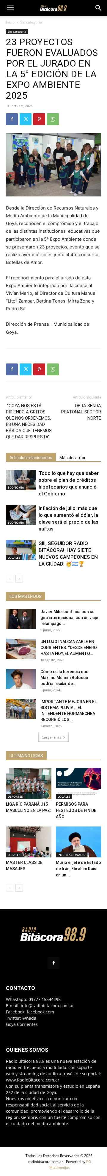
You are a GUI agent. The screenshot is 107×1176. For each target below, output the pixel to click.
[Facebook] (12, 119)
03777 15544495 (45, 999)
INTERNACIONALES (71, 855)
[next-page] (19, 579)
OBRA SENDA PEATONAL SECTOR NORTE (81, 412)
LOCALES (14, 557)
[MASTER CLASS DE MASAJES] (28, 842)
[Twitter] (26, 119)
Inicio (10, 22)
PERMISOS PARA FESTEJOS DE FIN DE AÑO (76, 810)
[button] (10, 8)
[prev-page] (9, 579)
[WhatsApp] (53, 119)
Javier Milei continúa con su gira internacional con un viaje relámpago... (69, 617)
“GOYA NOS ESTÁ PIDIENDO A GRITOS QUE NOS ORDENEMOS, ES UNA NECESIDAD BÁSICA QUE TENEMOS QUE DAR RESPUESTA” (29, 421)
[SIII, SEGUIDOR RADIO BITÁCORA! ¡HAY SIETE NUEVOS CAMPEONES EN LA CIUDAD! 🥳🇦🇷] (21, 550)
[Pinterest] (39, 119)
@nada (29, 1018)
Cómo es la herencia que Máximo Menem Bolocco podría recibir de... (64, 677)
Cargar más (51, 737)
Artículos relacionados (31, 457)
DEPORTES (15, 796)
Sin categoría (31, 22)
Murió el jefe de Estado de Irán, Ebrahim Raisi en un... (78, 868)
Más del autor (72, 457)
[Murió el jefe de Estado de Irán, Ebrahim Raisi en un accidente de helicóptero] (78, 842)
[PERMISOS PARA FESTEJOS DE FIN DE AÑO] (78, 783)
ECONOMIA (16, 487)
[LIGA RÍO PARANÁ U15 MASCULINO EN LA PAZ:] (28, 783)
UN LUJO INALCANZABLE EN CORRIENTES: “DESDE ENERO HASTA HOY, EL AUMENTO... (68, 647)
